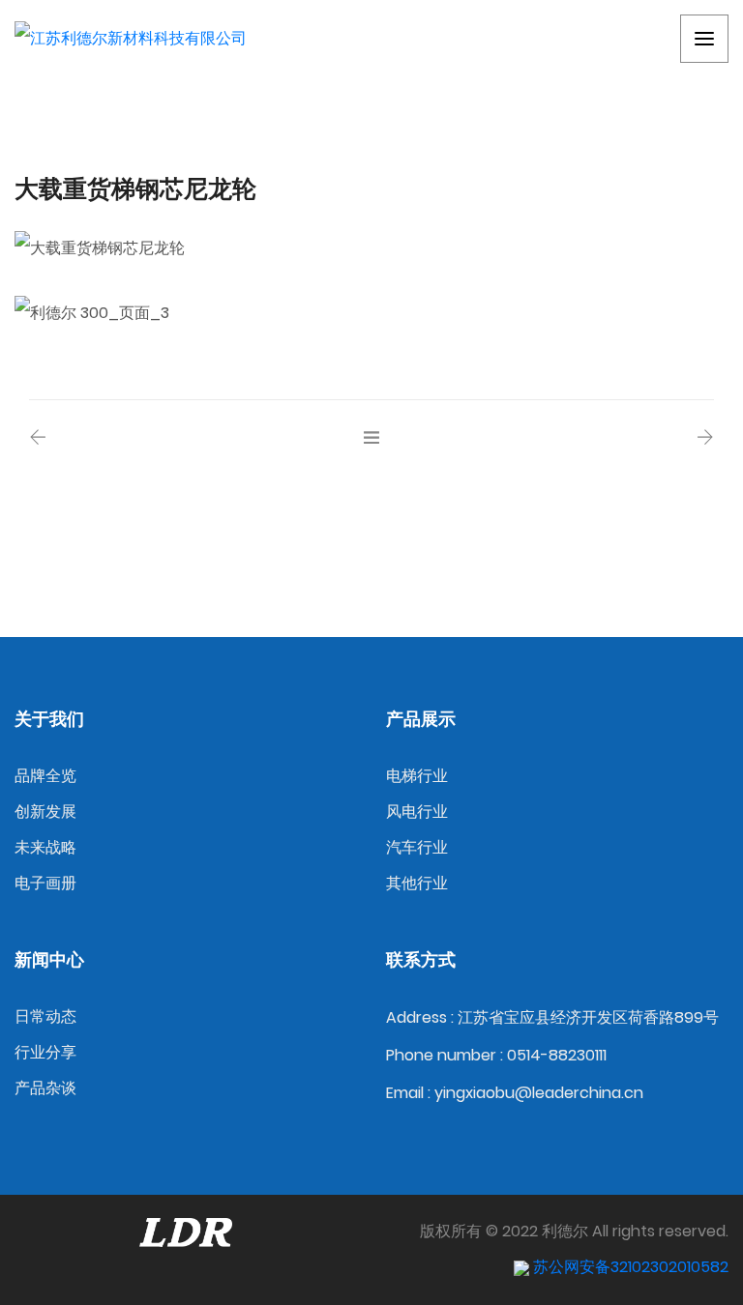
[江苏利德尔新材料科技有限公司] (131, 39)
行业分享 (45, 1052)
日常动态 (45, 1016)
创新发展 (45, 811)
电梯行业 (417, 776)
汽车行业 (417, 847)
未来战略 (45, 847)
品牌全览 (45, 776)
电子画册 (45, 883)
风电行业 (417, 811)
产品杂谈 (45, 1088)
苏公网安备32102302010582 (628, 1267)
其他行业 (417, 883)
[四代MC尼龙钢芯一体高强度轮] (705, 439)
